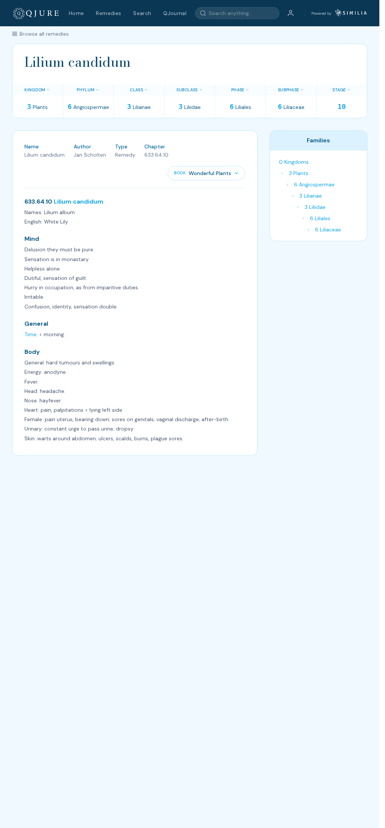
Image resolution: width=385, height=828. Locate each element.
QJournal (174, 13)
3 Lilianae (310, 195)
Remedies (108, 13)
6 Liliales (320, 218)
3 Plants (298, 173)
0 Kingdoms (294, 162)
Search (142, 13)
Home (76, 13)
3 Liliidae (315, 207)
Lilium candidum (78, 201)
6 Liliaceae (328, 229)
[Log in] (290, 13)
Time (30, 334)
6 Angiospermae (314, 184)
